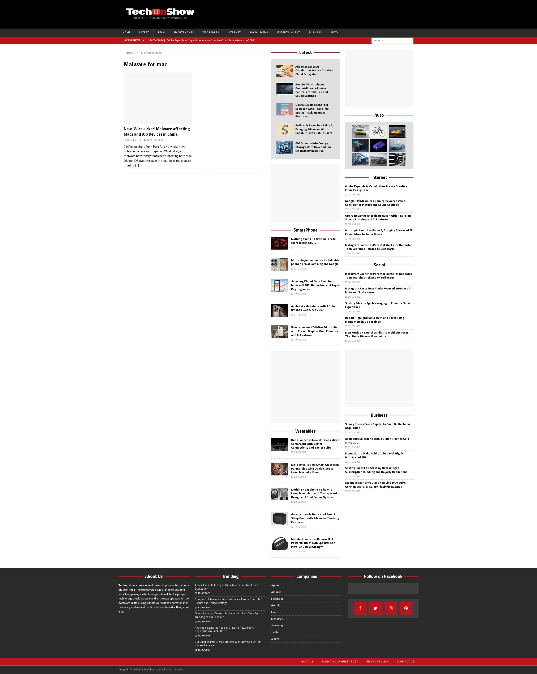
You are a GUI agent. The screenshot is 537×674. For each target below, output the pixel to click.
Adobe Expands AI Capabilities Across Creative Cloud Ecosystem (314, 70)
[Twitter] (375, 608)
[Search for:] (392, 40)
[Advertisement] (338, 13)
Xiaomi (275, 638)
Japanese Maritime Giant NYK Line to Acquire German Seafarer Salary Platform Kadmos (375, 484)
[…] (137, 165)
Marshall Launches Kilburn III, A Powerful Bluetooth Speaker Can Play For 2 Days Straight (313, 543)
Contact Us (405, 661)
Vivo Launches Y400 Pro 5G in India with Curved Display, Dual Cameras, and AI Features (315, 331)
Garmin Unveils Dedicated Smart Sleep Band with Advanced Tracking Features (315, 518)
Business (315, 32)
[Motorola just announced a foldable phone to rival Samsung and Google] (279, 264)
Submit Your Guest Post (340, 661)
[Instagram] (391, 608)
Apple (275, 585)
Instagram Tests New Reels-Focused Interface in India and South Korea (378, 290)
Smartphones (183, 32)
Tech (161, 32)
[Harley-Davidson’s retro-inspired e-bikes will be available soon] (378, 131)
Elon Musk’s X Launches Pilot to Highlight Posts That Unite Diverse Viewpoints (376, 334)
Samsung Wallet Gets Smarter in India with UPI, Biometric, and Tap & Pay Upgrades (315, 285)
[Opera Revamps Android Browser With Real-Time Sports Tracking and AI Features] (284, 109)
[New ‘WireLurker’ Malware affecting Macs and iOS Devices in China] (158, 98)
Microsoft (277, 618)
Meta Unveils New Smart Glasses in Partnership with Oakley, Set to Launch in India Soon (315, 468)
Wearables (210, 32)
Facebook (277, 598)
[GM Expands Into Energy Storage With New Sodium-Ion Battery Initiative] (284, 147)
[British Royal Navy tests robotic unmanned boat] (397, 131)
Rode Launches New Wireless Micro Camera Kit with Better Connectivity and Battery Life (315, 444)
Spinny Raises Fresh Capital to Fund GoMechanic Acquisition (378, 426)
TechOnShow (155, 139)
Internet (234, 32)
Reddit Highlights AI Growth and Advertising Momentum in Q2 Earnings (374, 319)
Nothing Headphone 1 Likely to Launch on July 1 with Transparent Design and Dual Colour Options (314, 493)
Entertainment (288, 32)
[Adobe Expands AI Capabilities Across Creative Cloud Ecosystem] (284, 71)
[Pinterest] (406, 608)
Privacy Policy (377, 661)
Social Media (259, 32)
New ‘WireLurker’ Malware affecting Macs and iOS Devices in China (157, 131)
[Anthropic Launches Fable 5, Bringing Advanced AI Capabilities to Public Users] (284, 129)
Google (275, 605)
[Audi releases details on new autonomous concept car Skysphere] (378, 159)
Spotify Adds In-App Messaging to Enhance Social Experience (378, 305)
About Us (306, 661)
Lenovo (275, 612)
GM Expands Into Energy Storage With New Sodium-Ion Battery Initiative (313, 147)
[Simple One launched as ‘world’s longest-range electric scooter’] (360, 145)
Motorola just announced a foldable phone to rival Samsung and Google (315, 262)
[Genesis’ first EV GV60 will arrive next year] (360, 131)
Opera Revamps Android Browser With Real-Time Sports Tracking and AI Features (312, 110)
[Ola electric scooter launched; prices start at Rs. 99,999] (360, 159)
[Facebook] (360, 608)
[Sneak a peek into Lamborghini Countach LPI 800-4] (397, 145)
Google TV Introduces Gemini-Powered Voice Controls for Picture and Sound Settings (311, 90)
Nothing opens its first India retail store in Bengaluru (314, 241)
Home (127, 32)
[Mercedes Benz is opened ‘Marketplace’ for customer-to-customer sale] (397, 159)
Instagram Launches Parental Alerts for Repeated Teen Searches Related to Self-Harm (378, 247)
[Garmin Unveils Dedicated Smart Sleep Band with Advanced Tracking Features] (279, 518)
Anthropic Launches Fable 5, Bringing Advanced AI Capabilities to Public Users (314, 129)
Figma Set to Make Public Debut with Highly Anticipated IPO (374, 455)
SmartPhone (305, 229)
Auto (334, 32)
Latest (144, 32)
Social (379, 264)
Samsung (277, 625)
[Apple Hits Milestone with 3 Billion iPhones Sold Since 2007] (279, 310)
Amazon (276, 592)
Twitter (275, 632)
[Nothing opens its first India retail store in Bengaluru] (279, 243)
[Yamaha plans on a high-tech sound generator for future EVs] (378, 145)
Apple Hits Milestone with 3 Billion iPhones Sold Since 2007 (314, 308)
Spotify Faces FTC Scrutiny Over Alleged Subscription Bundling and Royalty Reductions (376, 470)
